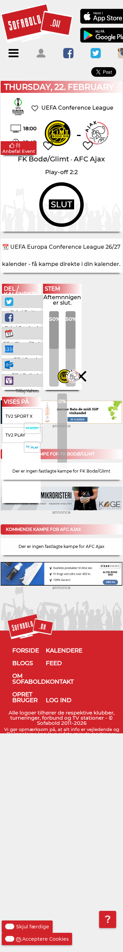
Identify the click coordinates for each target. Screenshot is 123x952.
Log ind (58, 700)
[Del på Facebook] (22, 317)
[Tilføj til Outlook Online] (22, 364)
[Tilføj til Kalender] (22, 332)
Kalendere (64, 650)
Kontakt (60, 681)
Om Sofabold (29, 678)
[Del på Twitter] (22, 301)
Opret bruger (25, 697)
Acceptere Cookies (45, 939)
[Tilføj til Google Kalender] (22, 348)
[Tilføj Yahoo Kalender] (22, 380)
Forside (25, 650)
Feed (54, 663)
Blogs (22, 663)
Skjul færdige (32, 927)
